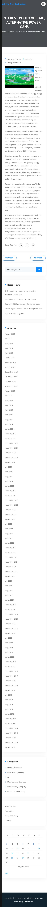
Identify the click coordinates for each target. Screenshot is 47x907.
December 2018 (11, 728)
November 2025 (11, 377)
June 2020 (9, 642)
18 (12, 853)
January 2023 (10, 495)
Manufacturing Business (16, 782)
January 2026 (10, 367)
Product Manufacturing (16, 791)
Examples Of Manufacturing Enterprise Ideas (22, 304)
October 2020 (10, 623)
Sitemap (8, 820)
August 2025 (10, 391)
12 (17, 849)
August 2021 (10, 576)
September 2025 (11, 386)
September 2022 (11, 514)
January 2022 (10, 552)
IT (8, 777)
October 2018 (10, 737)
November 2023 (11, 448)
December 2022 (11, 500)
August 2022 (10, 519)
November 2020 (11, 619)
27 (23, 858)
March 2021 (9, 600)
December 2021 (11, 557)
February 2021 (10, 604)
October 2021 (10, 567)
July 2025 (8, 396)
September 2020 (11, 628)
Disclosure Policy (11, 816)
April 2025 (9, 410)
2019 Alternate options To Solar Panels (20, 299)
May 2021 (9, 590)
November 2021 (11, 562)
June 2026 (9, 343)
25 (12, 858)
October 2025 (10, 381)
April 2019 (9, 709)
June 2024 (9, 415)
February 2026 (10, 362)
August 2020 (10, 633)
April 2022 (9, 538)
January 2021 (10, 609)
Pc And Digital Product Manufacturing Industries (23, 309)
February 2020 (10, 661)
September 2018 (11, 742)
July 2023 (8, 467)
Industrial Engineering (15, 772)
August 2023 (10, 462)
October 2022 (10, 510)
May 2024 (9, 419)
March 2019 (9, 714)
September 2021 (11, 571)
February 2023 (10, 491)
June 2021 (9, 586)
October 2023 (10, 453)
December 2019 (11, 671)
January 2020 (10, 666)
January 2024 (10, 438)
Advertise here (11, 806)
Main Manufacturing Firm (14, 313)
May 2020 (9, 647)
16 (39, 849)
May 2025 (9, 405)
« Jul (6, 873)
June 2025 (9, 400)
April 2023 (9, 481)
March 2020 (9, 657)
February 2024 (10, 434)
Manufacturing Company (16, 786)
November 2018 (11, 733)
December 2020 (11, 614)
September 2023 (11, 457)
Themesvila (28, 901)
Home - (4, 31)
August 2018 (10, 747)
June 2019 (9, 699)
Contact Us (9, 811)
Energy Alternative (14, 63)
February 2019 (10, 718)
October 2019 (10, 680)
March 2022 (9, 543)
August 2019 (10, 690)
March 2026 (9, 358)
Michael (30, 59)
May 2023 (9, 476)
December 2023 (11, 443)
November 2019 (11, 676)
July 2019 (8, 695)
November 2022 (11, 505)
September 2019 (11, 685)
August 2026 (10, 334)
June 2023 (9, 472)
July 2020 (8, 638)
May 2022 (9, 533)
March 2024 (9, 429)
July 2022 (8, 524)
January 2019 (10, 723)
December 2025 (11, 372)
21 (28, 853)
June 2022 (9, 529)
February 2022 (10, 548)
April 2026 (9, 353)
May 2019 (9, 704)
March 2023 (9, 486)
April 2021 (9, 595)
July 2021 (8, 581)
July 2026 (8, 339)
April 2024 (9, 424)
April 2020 (9, 652)
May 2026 (9, 348)
